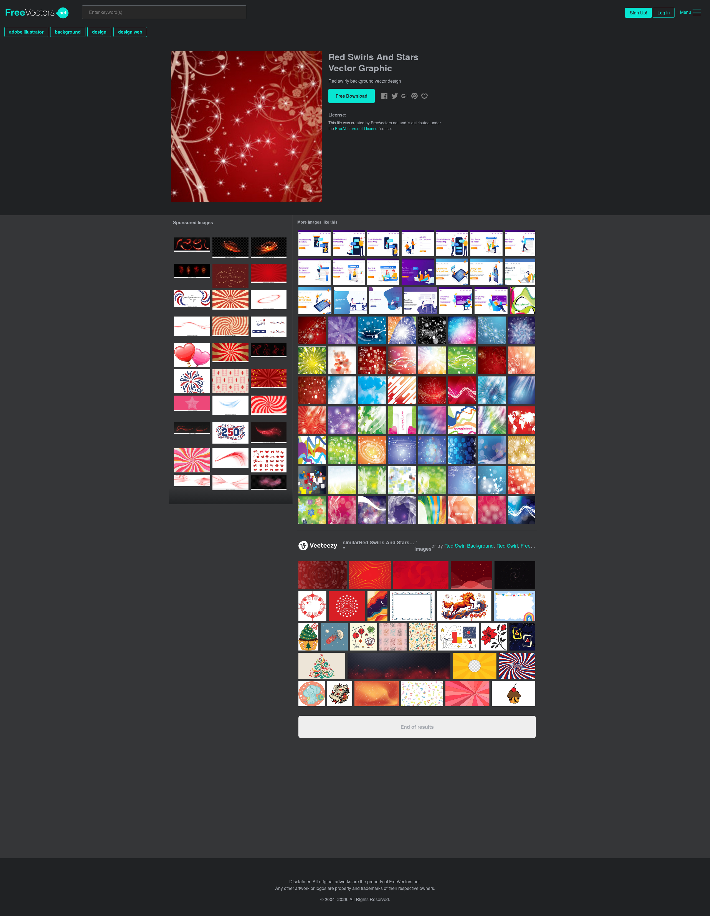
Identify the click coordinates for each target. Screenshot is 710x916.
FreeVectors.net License (356, 128)
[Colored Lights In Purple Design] (342, 420)
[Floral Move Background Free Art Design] (492, 510)
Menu (685, 12)
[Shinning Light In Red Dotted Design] (312, 390)
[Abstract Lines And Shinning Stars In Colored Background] (402, 330)
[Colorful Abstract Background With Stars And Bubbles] (462, 330)
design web (130, 32)
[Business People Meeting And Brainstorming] (420, 300)
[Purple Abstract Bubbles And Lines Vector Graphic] (342, 330)
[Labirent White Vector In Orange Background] (402, 390)
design (99, 32)
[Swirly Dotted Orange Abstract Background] (521, 360)
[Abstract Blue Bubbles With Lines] (521, 510)
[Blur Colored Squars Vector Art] (402, 480)
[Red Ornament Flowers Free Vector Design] (432, 390)
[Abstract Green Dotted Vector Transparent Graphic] (432, 480)
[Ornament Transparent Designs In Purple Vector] (521, 330)
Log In (664, 12)
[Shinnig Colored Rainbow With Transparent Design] (432, 360)
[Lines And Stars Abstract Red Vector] (312, 330)
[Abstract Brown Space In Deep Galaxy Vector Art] (521, 450)
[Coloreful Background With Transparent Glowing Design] (492, 420)
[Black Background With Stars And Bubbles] (432, 330)
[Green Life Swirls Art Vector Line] (312, 360)
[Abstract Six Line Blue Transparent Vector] (462, 450)
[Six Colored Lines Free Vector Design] (462, 420)
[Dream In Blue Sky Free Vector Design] (372, 390)
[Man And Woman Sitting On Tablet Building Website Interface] (452, 272)
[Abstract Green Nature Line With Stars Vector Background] (462, 360)
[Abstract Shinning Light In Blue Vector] (521, 390)
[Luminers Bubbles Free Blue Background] (492, 480)
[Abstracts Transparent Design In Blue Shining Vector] (492, 390)
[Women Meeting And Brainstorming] (418, 272)
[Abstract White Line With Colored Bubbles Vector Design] (492, 450)
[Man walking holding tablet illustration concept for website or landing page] (520, 243)
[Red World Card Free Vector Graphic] (521, 420)
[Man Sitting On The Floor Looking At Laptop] (520, 272)
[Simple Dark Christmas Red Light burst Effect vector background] (268, 276)
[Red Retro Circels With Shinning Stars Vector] (492, 360)
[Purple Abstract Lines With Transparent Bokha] (342, 510)
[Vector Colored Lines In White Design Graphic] (312, 450)
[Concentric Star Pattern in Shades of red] (192, 408)
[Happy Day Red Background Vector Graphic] (372, 360)
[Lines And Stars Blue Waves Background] (372, 330)
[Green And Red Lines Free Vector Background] (522, 300)
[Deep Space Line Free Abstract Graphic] (402, 510)
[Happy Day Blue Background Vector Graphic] (462, 480)
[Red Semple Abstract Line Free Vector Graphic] (402, 360)
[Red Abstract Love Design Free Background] (462, 390)
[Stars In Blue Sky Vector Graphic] (342, 390)
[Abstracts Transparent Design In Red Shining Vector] (312, 420)
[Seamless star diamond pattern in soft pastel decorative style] (230, 381)
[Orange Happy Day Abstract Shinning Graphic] (521, 480)
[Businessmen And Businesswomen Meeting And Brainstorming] (350, 300)
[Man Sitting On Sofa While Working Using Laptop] (455, 300)
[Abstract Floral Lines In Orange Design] (462, 510)
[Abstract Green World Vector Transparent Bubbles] (372, 480)
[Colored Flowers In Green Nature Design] (312, 510)
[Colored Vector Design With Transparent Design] (432, 420)
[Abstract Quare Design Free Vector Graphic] (402, 420)
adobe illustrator (26, 32)
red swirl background (469, 545)
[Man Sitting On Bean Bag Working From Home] (385, 300)
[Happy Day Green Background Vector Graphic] (342, 450)
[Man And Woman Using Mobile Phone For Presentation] (486, 272)
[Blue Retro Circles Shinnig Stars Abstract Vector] (402, 450)
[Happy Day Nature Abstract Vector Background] (342, 480)
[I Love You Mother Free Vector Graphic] (342, 360)
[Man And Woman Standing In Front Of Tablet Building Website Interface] (314, 300)
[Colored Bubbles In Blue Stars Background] (432, 450)
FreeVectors (37, 13)
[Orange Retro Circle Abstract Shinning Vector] (372, 450)
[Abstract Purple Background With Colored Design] (372, 510)
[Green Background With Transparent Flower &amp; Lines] (372, 420)
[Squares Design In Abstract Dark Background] (312, 480)
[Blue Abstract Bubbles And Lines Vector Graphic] (492, 330)
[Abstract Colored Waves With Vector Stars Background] (432, 510)
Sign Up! (638, 12)
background (68, 32)
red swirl (507, 545)
